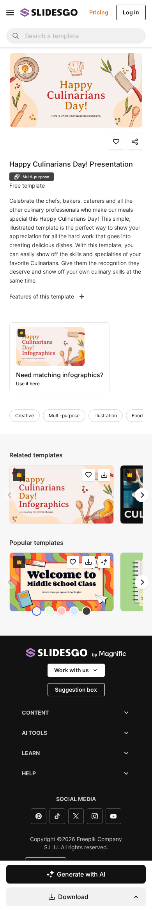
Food (137, 415)
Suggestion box (76, 689)
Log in (131, 12)
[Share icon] (135, 141)
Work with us (71, 670)
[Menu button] (10, 12)
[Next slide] (142, 495)
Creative (24, 415)
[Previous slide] (10, 495)
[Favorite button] (116, 141)
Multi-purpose (64, 415)
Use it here (28, 383)
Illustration (105, 415)
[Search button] (15, 36)
